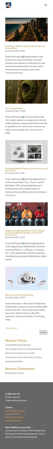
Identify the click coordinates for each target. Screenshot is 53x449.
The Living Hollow (14, 108)
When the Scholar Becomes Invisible (19, 353)
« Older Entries (11, 328)
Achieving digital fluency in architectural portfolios (26, 169)
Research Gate (19, 411)
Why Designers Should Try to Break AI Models (23, 349)
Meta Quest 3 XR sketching (19, 295)
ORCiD (17, 414)
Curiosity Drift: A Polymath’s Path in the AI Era (23, 357)
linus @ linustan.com (13, 420)
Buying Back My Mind (13, 361)
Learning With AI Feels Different (18, 345)
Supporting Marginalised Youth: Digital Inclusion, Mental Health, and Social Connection (25, 232)
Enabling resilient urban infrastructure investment (25, 47)
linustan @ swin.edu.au (14, 417)
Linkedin (8, 411)
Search (43, 332)
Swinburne (9, 414)
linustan (11, 51)
